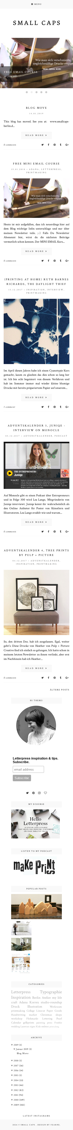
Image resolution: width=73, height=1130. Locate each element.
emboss (45, 1026)
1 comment (9, 407)
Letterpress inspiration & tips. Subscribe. (35, 760)
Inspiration (35, 290)
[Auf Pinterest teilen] (55, 144)
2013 (16, 1085)
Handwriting (18, 1015)
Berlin (36, 997)
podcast (61, 436)
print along (54, 1026)
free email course (21, 72)
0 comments (10, 145)
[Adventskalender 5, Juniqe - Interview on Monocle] (36, 488)
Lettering (47, 1018)
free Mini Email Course (36, 164)
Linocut (40, 1011)
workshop (16, 1018)
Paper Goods (54, 1011)
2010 (16, 1099)
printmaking (36, 172)
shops (59, 1015)
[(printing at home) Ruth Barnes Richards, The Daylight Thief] (36, 363)
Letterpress (51, 169)
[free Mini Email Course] (36, 217)
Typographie (51, 992)
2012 (16, 1090)
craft (14, 1002)
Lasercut (24, 1026)
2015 (16, 1075)
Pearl (59, 1018)
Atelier (46, 997)
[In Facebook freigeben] (49, 144)
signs (32, 1026)
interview (55, 290)
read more (35, 135)
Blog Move (36, 108)
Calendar (16, 1022)
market (33, 1015)
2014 (16, 1080)
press (49, 1022)
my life (57, 997)
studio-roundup (51, 1002)
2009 (17, 1104)
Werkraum (56, 1007)
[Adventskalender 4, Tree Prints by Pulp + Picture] (36, 634)
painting (40, 1022)
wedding (15, 1026)
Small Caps (28, 1125)
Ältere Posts (59, 689)
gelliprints (28, 1022)
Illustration (34, 1006)
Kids (38, 1026)
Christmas (46, 1015)
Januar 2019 (22, 1049)
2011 (16, 1095)
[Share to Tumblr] (61, 144)
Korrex (34, 1002)
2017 (16, 1065)
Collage (31, 1011)
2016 (16, 1070)
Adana (34, 169)
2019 (16, 1044)
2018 (16, 1060)
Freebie (58, 1022)
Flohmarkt (32, 1018)
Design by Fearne (49, 1125)
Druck (15, 1006)
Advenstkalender (38, 436)
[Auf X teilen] (42, 144)
